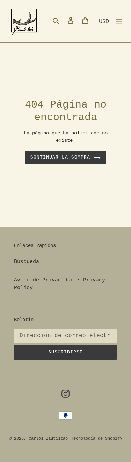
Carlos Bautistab (48, 438)
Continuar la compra (60, 157)
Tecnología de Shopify (96, 438)
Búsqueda (26, 262)
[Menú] (119, 21)
